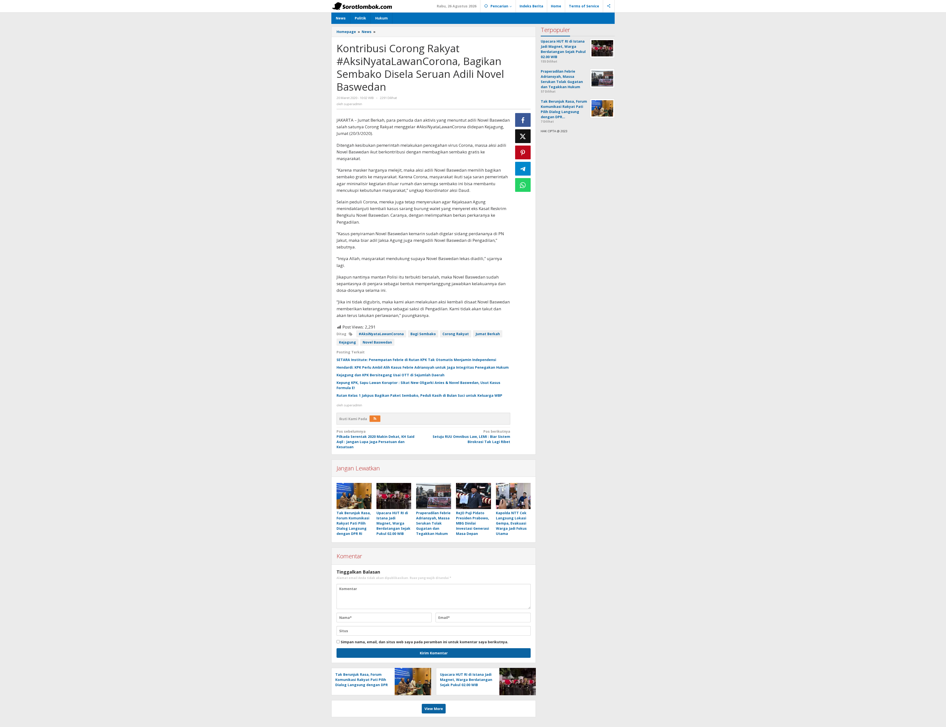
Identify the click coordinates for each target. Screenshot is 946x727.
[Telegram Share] (523, 169)
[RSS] (375, 418)
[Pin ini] (523, 152)
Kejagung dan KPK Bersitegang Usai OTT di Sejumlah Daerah (390, 375)
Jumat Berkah (487, 333)
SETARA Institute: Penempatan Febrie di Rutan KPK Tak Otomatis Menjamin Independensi (416, 359)
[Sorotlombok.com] (362, 6)
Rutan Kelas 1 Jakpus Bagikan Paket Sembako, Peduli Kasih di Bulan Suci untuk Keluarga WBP (419, 395)
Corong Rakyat (455, 333)
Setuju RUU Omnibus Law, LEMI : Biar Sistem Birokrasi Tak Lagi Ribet (471, 436)
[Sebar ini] (523, 120)
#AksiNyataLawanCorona (381, 333)
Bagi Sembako (423, 333)
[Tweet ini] (523, 136)
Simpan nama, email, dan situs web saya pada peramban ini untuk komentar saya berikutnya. (424, 642)
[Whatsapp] (523, 185)
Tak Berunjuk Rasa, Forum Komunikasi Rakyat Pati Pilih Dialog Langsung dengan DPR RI (354, 523)
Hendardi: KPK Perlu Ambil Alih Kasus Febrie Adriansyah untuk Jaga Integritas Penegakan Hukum (423, 367)
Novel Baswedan (377, 342)
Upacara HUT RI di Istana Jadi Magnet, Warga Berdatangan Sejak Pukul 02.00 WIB (393, 523)
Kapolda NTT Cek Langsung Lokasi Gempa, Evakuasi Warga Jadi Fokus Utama (511, 523)
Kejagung (347, 342)
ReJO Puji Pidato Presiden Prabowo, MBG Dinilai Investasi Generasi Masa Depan (472, 523)
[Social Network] (609, 6)
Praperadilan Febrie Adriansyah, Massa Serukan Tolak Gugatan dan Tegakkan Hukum (433, 523)
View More (433, 708)
